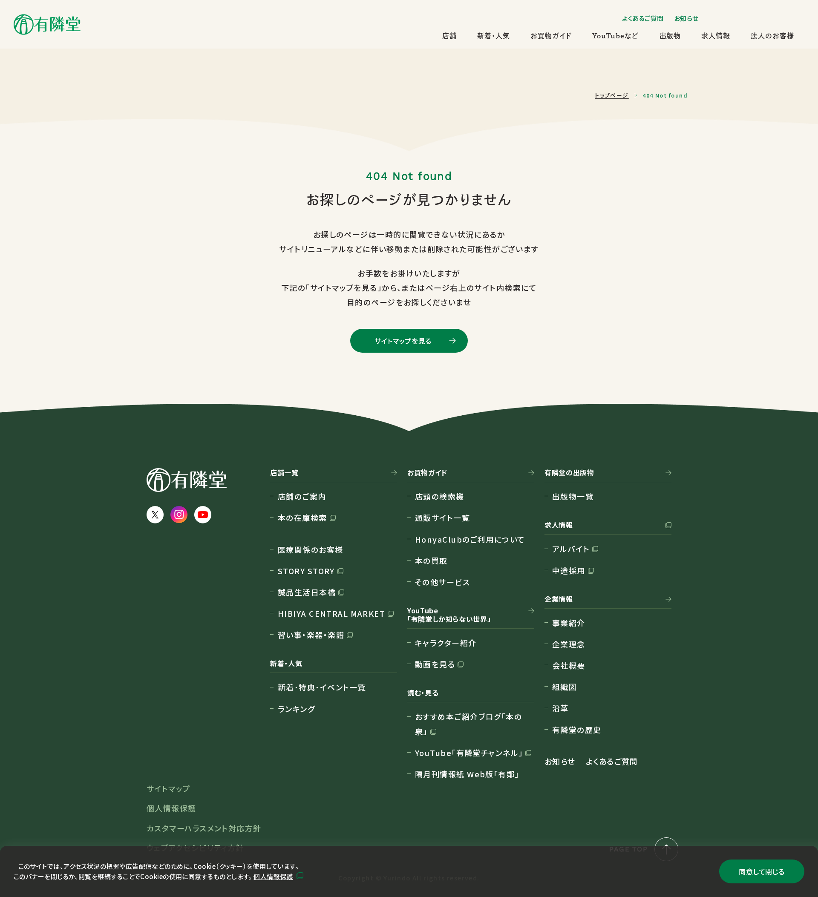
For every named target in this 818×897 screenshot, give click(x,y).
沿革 (560, 707)
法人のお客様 (772, 35)
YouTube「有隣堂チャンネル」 (469, 752)
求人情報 (715, 35)
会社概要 (568, 665)
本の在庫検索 (302, 517)
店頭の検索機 (439, 496)
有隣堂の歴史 (577, 729)
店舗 (449, 35)
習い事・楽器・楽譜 (311, 634)
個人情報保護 (273, 876)
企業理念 (568, 644)
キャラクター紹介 (446, 642)
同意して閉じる (761, 871)
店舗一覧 (284, 472)
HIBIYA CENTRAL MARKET (331, 613)
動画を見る (435, 664)
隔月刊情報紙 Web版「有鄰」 (467, 773)
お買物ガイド (551, 35)
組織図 (564, 686)
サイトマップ (168, 788)
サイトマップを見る (403, 341)
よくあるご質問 (643, 18)
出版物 (670, 35)
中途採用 (568, 570)
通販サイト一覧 (442, 517)
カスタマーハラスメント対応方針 (204, 828)
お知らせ (686, 18)
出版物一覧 (572, 496)
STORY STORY (306, 570)
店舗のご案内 (302, 496)
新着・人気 (493, 35)
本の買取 (431, 560)
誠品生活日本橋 (307, 592)
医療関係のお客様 (310, 549)
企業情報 (558, 599)
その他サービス (442, 581)
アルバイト (571, 548)
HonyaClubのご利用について (470, 539)
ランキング (296, 708)
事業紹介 (568, 622)
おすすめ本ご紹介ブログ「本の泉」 (468, 723)
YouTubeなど (615, 35)
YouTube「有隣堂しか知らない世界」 (449, 615)
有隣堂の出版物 (569, 472)
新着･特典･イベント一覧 (322, 687)
